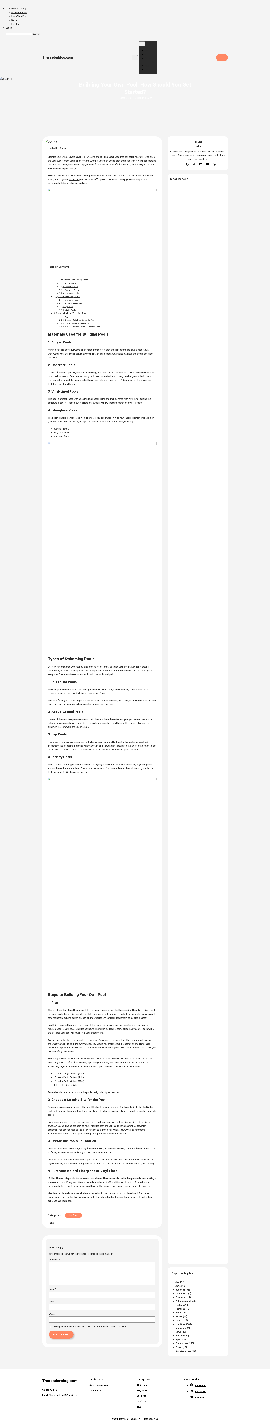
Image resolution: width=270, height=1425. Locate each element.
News (178, 1332)
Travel (179, 1347)
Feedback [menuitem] (16, 24)
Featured (180, 1309)
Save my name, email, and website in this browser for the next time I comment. (89, 1326)
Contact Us (95, 1390)
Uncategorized (183, 1351)
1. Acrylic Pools (69, 283)
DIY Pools (74, 179)
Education (181, 1297)
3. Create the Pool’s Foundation (76, 323)
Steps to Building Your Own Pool (71, 313)
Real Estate (182, 1335)
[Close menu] (142, 43)
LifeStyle (141, 1401)
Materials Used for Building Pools (72, 280)
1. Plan (65, 317)
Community (182, 1293)
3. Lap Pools (68, 307)
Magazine (142, 1390)
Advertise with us (98, 1385)
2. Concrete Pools (70, 287)
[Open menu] (135, 57)
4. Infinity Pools (69, 310)
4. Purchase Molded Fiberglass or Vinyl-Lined (81, 327)
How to (179, 1320)
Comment (54, 1259)
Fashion (180, 1305)
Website (53, 1314)
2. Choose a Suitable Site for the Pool (78, 320)
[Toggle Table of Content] (50, 274)
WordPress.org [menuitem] (18, 8)
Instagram (200, 1391)
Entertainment (183, 1301)
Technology (182, 1343)
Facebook (200, 1385)
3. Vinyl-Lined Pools (71, 290)
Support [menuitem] (15, 20)
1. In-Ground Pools (70, 300)
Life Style (73, 1215)
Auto (178, 1286)
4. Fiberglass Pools (71, 293)
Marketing (181, 1328)
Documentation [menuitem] (19, 12)
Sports (179, 1339)
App (178, 1282)
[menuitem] (138, 34)
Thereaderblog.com (57, 57)
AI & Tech (142, 1385)
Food (178, 1312)
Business (180, 1289)
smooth (78, 1193)
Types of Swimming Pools (68, 296)
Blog (139, 1406)
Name (52, 1289)
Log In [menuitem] (9, 27)
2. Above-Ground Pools (72, 303)
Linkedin (199, 1397)
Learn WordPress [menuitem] (19, 16)
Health (179, 1316)
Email (52, 1301)
